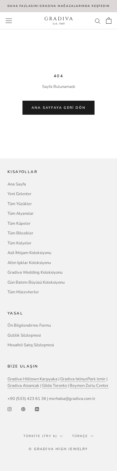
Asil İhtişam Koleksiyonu (29, 253)
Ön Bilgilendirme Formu (29, 325)
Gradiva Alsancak (23, 385)
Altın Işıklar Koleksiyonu (29, 263)
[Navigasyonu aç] (9, 20)
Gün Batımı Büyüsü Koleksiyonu (36, 282)
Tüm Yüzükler (19, 204)
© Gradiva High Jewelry (58, 449)
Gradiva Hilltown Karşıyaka (32, 379)
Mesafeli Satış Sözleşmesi (30, 345)
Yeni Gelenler (19, 194)
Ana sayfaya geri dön (58, 107)
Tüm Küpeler (19, 223)
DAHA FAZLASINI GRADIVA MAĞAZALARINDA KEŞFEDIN (58, 6)
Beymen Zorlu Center (89, 385)
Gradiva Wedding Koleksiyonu (34, 272)
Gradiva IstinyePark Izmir (82, 379)
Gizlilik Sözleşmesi (24, 335)
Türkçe (80, 436)
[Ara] (97, 20)
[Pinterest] (23, 409)
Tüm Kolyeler (19, 243)
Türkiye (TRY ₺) (40, 436)
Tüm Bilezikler (20, 233)
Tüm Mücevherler (23, 292)
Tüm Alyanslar (20, 213)
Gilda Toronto (54, 385)
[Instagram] (9, 409)
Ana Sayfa (16, 184)
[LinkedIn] (37, 409)
